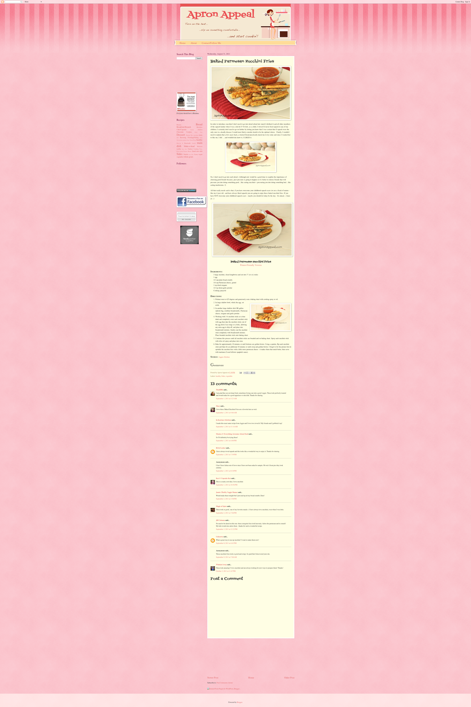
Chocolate (180, 132)
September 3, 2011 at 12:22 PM (226, 529)
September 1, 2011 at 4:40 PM (226, 440)
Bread (199, 124)
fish (178, 137)
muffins (179, 149)
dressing (195, 135)
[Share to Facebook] (252, 373)
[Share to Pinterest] (254, 373)
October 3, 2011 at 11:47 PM (226, 571)
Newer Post (212, 677)
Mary (218, 406)
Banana (179, 125)
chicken (200, 130)
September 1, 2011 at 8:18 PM (226, 471)
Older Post (289, 677)
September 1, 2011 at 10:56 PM (226, 485)
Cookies (189, 132)
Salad (194, 151)
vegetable (229, 376)
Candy (192, 130)
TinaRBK (219, 389)
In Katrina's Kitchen (223, 420)
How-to (179, 143)
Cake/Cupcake (181, 129)
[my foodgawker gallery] (189, 243)
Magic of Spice (221, 506)
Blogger (239, 702)
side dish (199, 151)
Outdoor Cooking (193, 149)
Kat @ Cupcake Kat (223, 478)
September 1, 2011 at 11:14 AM (227, 426)
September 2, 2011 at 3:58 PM (226, 499)
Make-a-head (189, 146)
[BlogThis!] (247, 373)
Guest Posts (193, 140)
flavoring (183, 137)
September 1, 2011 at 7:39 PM (226, 454)
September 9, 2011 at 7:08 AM (226, 557)
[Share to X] (249, 373)
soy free (191, 154)
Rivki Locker (221, 448)
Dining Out (189, 135)
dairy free (198, 132)
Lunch (194, 143)
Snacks (185, 154)
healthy (218, 376)
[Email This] (245, 373)
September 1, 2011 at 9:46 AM (226, 412)
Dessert (181, 134)
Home (183, 43)
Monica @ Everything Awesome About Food (232, 434)
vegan (200, 154)
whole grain (188, 156)
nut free (184, 149)
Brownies (199, 127)
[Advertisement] (250, 657)
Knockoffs (187, 143)
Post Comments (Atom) (225, 683)
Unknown (219, 536)
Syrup (196, 154)
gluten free (186, 140)
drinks (200, 135)
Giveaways (180, 140)
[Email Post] (240, 372)
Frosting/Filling (193, 137)
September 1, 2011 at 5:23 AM (226, 398)
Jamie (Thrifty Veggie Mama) (227, 492)
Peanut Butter (187, 151)
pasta (181, 151)
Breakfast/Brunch (184, 127)
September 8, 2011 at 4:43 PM (226, 543)
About (194, 43)
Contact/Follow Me (211, 43)
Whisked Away (221, 564)
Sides (223, 376)
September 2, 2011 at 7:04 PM (226, 513)
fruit (201, 137)
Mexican (199, 146)
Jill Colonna (220, 520)
